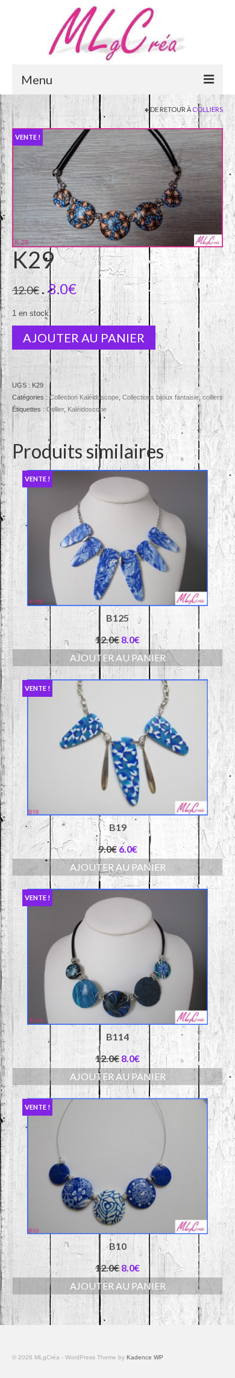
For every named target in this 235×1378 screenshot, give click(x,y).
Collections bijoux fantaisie (160, 397)
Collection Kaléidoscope (84, 397)
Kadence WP (145, 1357)
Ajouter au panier (84, 337)
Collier (55, 409)
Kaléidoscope (87, 409)
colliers (207, 109)
